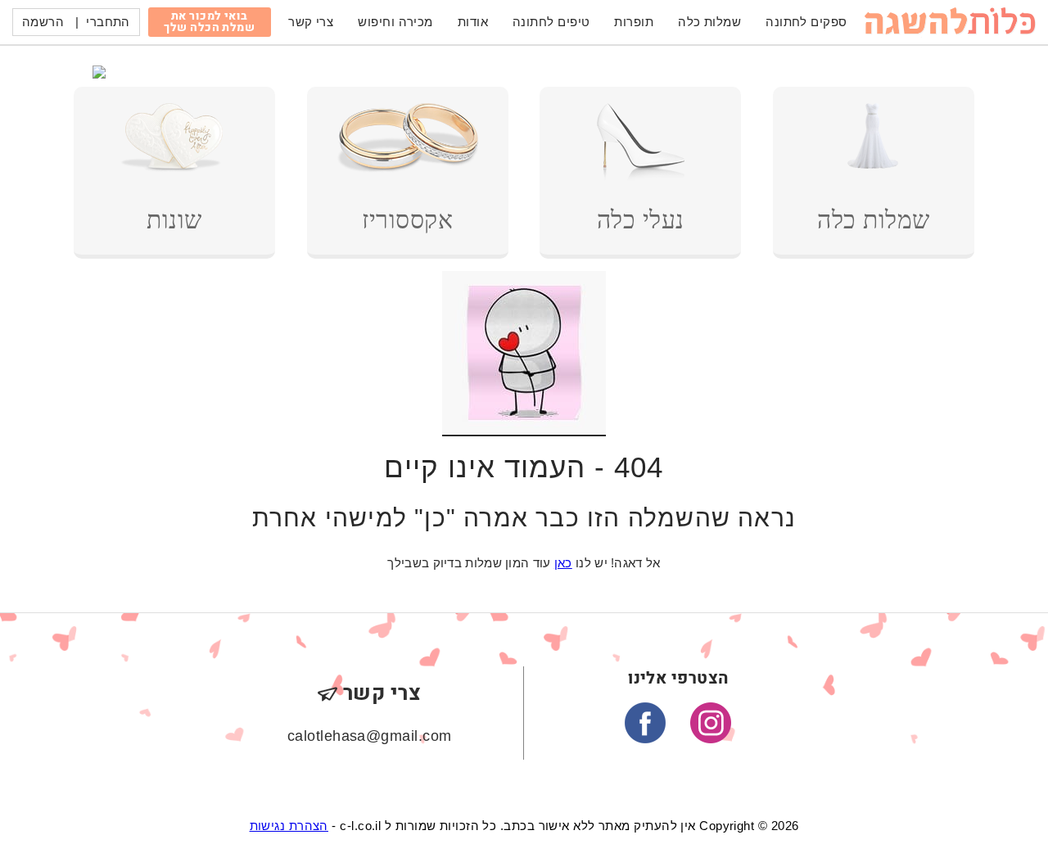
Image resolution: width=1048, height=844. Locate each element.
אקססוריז (407, 219)
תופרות (633, 22)
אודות (473, 22)
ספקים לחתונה (806, 22)
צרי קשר (310, 22)
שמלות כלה (709, 22)
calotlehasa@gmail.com (369, 736)
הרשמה (43, 22)
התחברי (108, 22)
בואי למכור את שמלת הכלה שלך (209, 21)
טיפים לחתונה (551, 22)
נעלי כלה (640, 219)
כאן (563, 563)
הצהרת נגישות (289, 826)
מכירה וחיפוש (395, 22)
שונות (174, 219)
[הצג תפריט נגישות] (55, 86)
